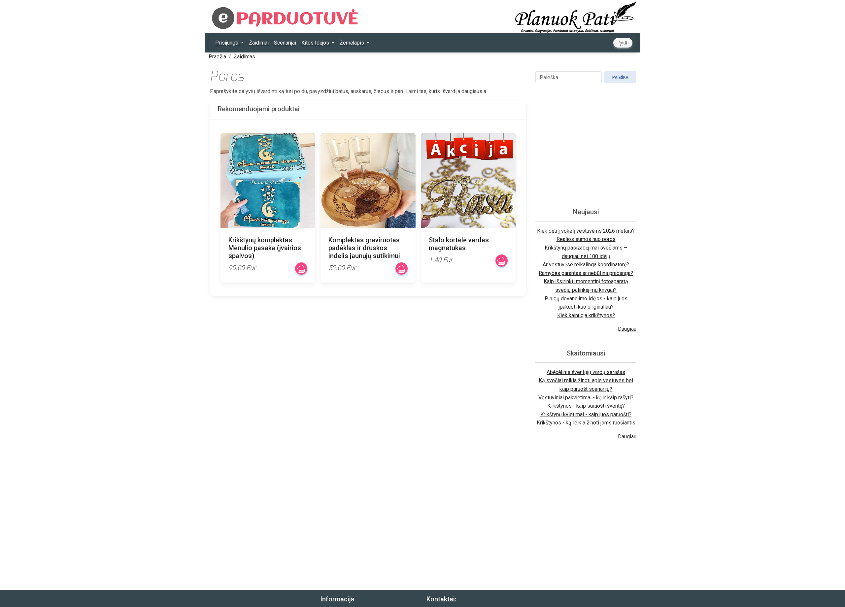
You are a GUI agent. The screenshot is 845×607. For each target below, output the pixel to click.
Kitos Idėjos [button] (315, 43)
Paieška (620, 77)
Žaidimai (259, 43)
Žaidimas (244, 56)
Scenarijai (285, 43)
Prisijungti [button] (227, 43)
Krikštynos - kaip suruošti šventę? (586, 406)
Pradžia (217, 56)
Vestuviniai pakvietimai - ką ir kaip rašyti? (585, 397)
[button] (622, 43)
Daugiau (627, 329)
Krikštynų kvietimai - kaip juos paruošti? (585, 414)
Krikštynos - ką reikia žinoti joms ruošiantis (586, 423)
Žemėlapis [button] (352, 43)
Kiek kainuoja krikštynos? (586, 315)
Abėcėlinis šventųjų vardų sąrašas (586, 372)
